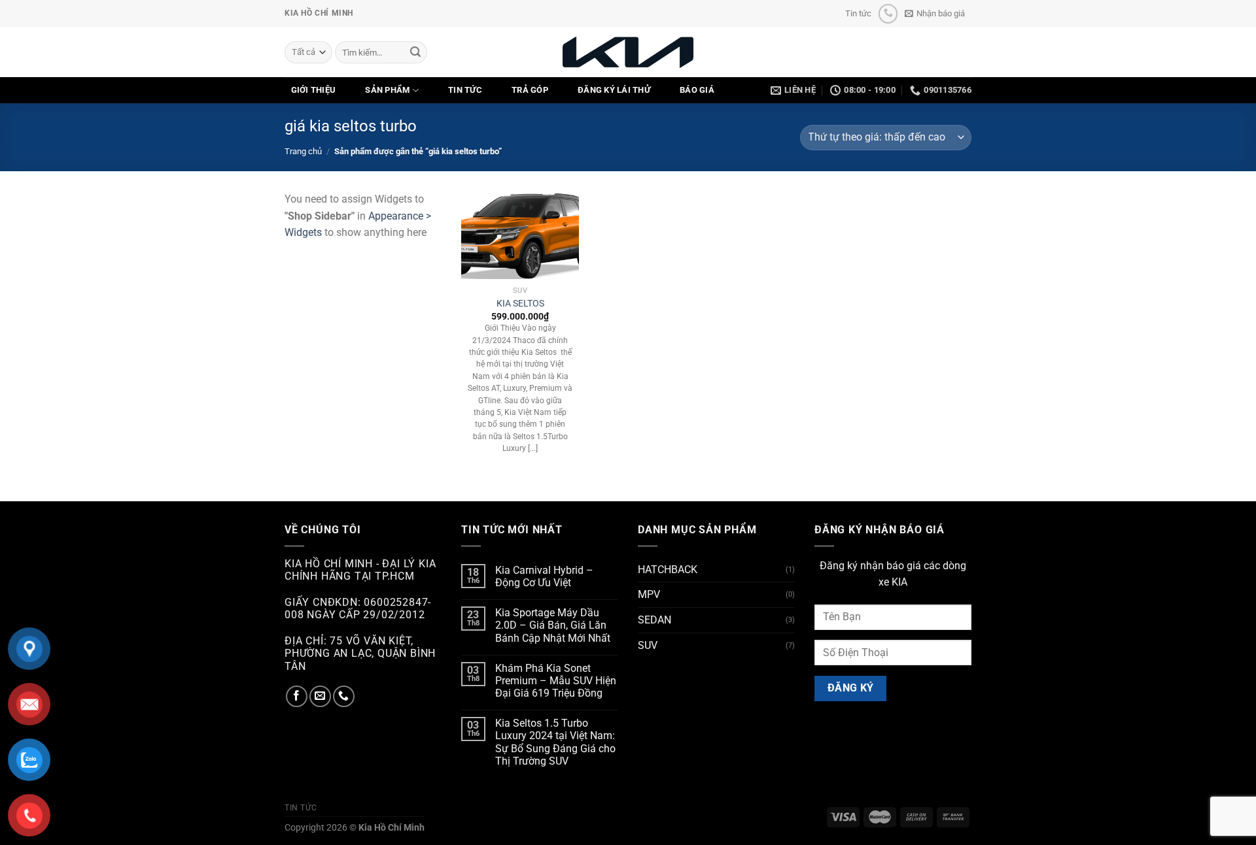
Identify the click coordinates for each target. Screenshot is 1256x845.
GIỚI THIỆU (313, 90)
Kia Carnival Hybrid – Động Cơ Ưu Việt (544, 576)
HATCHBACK (667, 569)
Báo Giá (697, 90)
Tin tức (858, 13)
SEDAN (654, 620)
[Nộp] (415, 52)
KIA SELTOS (520, 303)
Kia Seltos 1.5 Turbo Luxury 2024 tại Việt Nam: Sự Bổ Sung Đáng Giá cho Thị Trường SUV (555, 742)
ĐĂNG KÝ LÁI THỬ (614, 90)
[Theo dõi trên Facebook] (296, 696)
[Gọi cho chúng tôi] (888, 13)
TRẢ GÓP (530, 90)
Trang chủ (303, 151)
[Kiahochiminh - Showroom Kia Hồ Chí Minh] (628, 52)
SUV (647, 645)
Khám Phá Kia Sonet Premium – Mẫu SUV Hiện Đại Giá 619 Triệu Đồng (555, 680)
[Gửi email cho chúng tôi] (320, 696)
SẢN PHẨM (387, 90)
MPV (649, 594)
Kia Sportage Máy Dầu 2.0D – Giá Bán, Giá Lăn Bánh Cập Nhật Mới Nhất (552, 625)
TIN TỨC (465, 90)
